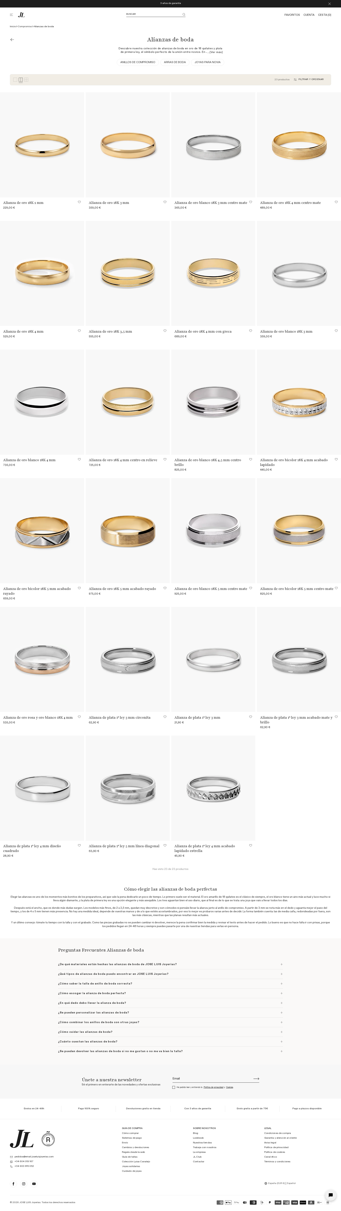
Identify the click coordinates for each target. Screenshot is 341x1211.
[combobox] (275, 1183)
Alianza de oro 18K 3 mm (109, 202)
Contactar (198, 1162)
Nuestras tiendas (202, 1143)
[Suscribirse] (256, 1079)
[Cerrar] (329, 3)
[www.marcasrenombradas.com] (48, 1139)
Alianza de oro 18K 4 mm (23, 331)
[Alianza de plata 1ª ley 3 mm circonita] (128, 659)
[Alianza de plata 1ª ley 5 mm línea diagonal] (128, 788)
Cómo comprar (130, 1133)
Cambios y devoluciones (135, 1148)
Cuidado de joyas (132, 1171)
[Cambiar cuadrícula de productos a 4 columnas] (21, 80)
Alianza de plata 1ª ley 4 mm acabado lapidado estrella (204, 848)
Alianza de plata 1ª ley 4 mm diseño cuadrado (32, 848)
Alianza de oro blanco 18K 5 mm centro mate (210, 588)
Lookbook (198, 1138)
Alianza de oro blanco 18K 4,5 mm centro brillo (207, 462)
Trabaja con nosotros (204, 1148)
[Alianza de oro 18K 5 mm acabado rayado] (128, 530)
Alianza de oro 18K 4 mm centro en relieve (123, 460)
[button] (14, 15)
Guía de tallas (130, 1157)
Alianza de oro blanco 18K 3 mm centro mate (210, 202)
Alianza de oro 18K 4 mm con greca (203, 331)
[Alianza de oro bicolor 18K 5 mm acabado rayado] (42, 530)
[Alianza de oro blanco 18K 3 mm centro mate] (213, 144)
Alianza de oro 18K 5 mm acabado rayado (122, 588)
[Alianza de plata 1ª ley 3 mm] (213, 659)
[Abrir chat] (330, 1195)
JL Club (197, 1157)
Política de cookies (274, 1152)
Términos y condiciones (277, 1162)
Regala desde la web (133, 1152)
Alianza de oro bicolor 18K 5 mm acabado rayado (37, 591)
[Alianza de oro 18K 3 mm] (128, 144)
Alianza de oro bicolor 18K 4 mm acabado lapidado (294, 462)
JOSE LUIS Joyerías (29, 1202)
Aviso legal (270, 1143)
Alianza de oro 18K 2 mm (23, 202)
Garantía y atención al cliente (280, 1138)
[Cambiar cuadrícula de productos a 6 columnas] (26, 80)
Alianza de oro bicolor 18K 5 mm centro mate (297, 588)
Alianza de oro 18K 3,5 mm (110, 331)
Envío (125, 1143)
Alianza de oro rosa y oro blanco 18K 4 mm (38, 717)
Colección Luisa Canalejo (136, 1162)
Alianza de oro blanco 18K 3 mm (286, 331)
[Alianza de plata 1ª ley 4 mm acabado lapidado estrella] (213, 788)
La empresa (199, 1152)
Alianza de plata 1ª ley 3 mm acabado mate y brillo (296, 720)
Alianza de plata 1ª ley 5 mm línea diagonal (124, 846)
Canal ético (270, 1157)
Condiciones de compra (277, 1133)
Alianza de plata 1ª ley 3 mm (197, 717)
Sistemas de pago (132, 1138)
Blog (195, 1133)
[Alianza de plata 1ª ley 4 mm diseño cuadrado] (42, 788)
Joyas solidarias (131, 1166)
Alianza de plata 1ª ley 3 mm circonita (120, 717)
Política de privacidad (213, 1087)
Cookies (229, 1087)
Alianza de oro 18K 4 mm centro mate (290, 202)
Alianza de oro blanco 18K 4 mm (29, 460)
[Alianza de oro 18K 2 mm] (42, 144)
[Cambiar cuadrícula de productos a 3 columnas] (15, 80)
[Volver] (12, 39)
